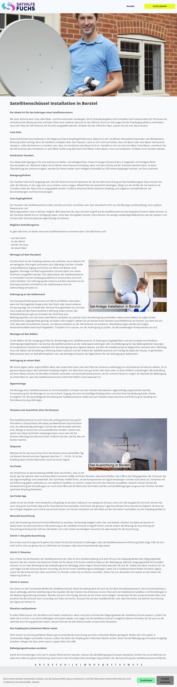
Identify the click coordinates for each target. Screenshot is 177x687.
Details (35, 682)
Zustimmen (146, 680)
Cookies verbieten (165, 680)
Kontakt (130, 6)
